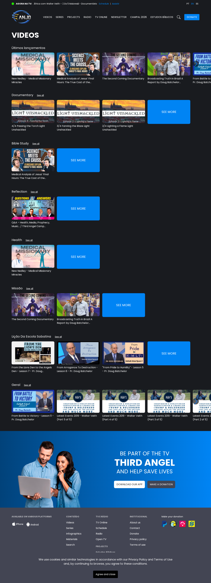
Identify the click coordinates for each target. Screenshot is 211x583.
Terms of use (138, 545)
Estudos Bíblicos (161, 17)
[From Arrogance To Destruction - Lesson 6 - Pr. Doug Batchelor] (78, 352)
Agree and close (105, 574)
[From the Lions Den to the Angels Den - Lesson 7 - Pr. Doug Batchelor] (33, 352)
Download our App (129, 484)
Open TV (101, 539)
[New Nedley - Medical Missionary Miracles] (33, 64)
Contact (135, 528)
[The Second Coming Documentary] (123, 64)
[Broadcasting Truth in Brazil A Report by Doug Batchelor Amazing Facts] (169, 64)
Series (59, 17)
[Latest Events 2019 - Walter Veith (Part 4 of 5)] (123, 401)
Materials (71, 539)
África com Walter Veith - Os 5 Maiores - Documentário (65, 3)
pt (188, 3)
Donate (192, 17)
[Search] (179, 17)
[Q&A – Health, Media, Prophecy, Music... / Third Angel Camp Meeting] (33, 208)
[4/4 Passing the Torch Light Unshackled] (33, 111)
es (197, 3)
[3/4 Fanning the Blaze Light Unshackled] (78, 111)
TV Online (101, 522)
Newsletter (119, 17)
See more (169, 112)
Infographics (73, 533)
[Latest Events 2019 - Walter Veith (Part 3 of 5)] (169, 401)
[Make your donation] (180, 524)
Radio (87, 17)
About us (135, 522)
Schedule (104, 3)
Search (70, 545)
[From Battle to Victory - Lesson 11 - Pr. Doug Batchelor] (33, 401)
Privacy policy (138, 539)
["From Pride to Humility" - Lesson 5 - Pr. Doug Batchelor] (123, 352)
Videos (47, 17)
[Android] (32, 524)
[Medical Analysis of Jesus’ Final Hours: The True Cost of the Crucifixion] (78, 64)
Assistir (115, 3)
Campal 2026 (138, 17)
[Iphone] (18, 524)
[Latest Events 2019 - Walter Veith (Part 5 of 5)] (78, 401)
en (192, 3)
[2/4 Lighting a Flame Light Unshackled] (123, 111)
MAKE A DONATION (161, 484)
